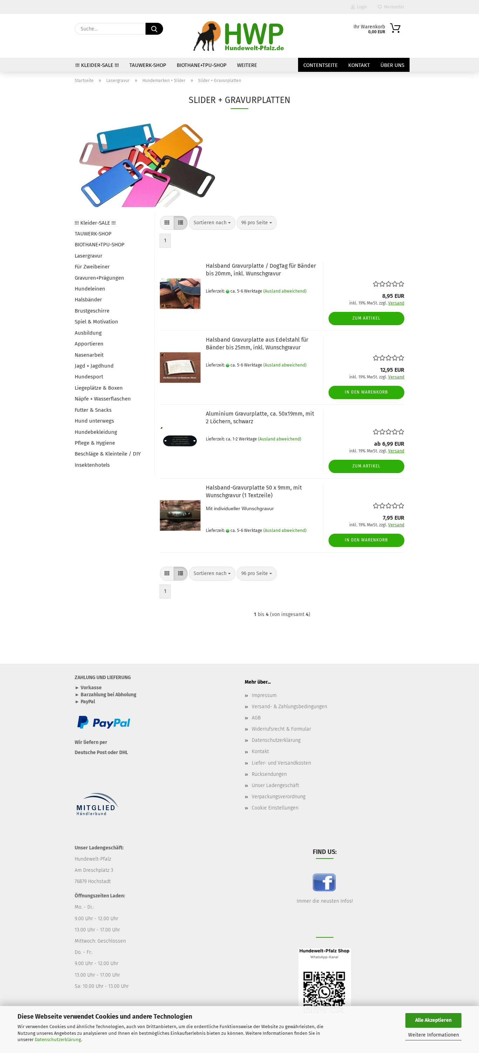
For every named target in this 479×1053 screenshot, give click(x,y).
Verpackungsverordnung (278, 797)
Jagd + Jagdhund (94, 366)
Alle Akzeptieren (433, 1020)
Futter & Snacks (93, 410)
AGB (256, 718)
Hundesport (89, 377)
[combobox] (212, 223)
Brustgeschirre (92, 311)
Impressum (264, 695)
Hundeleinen (90, 289)
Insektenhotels (92, 465)
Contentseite (320, 65)
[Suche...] (154, 29)
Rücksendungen (269, 774)
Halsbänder (88, 299)
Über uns (392, 65)
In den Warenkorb (366, 392)
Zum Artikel (366, 318)
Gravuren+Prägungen (99, 278)
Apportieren (89, 344)
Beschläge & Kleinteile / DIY (108, 454)
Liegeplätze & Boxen (99, 388)
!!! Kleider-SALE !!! (97, 65)
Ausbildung (88, 333)
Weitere (247, 65)
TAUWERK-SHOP (147, 65)
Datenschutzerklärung (58, 1039)
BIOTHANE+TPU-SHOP (202, 65)
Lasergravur (88, 256)
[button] (167, 223)
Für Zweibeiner (92, 267)
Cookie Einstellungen (275, 808)
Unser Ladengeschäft (275, 785)
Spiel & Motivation (96, 322)
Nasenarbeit (89, 355)
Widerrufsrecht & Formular (281, 729)
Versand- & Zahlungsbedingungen (289, 707)
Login (361, 7)
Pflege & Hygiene (95, 443)
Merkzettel (393, 7)
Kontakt (359, 65)
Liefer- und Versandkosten (281, 763)
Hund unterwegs (94, 421)
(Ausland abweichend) (284, 291)
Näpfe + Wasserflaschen (103, 399)
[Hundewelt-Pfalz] (239, 36)
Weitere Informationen (433, 1035)
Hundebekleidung (96, 432)
